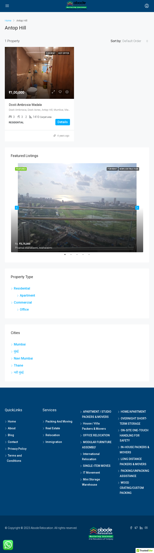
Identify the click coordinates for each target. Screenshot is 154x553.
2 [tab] (73, 256)
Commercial (23, 302)
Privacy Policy (17, 448)
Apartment (27, 295)
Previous (17, 208)
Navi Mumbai (23, 358)
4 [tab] (85, 256)
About (11, 428)
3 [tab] (79, 256)
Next (137, 208)
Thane (18, 365)
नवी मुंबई (18, 372)
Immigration (54, 442)
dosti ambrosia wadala (25, 105)
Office (24, 309)
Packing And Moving (59, 421)
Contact (13, 442)
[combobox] (135, 41)
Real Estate (53, 428)
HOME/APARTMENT (133, 411)
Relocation (53, 435)
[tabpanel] (77, 207)
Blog (11, 435)
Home (12, 421)
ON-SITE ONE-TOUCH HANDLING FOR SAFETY (134, 435)
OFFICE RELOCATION (96, 435)
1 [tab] (67, 256)
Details (63, 122)
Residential (22, 288)
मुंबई (16, 351)
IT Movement (91, 472)
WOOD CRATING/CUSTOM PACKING (132, 487)
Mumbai (20, 344)
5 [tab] (91, 256)
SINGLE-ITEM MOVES (96, 465)
